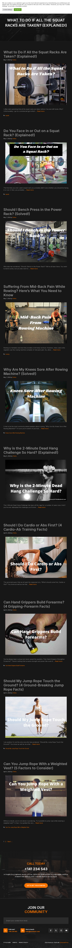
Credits (14, 942)
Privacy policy (23, 942)
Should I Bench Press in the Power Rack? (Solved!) (33, 211)
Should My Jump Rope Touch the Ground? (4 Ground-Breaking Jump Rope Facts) (34, 685)
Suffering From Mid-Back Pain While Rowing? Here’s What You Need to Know (34, 290)
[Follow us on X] (56, 930)
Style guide (7, 942)
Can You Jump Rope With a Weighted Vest (17, 827)
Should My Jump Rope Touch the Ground (17, 748)
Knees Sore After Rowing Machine (15, 433)
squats (7, 115)
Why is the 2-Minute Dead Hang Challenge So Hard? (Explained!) (31, 450)
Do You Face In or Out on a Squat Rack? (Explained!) (31, 133)
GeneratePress (64, 942)
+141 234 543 (36, 869)
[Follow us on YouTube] (66, 930)
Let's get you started (36, 885)
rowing (7, 354)
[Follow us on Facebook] (51, 930)
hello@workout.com (33, 931)
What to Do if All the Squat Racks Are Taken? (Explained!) (35, 54)
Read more (40, 111)
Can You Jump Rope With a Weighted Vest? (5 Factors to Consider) (35, 766)
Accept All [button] (17, 9)
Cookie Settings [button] (7, 9)
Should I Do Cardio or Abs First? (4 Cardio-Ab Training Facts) (33, 527)
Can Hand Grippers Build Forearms (15, 665)
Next (9, 841)
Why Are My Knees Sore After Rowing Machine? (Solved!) (36, 371)
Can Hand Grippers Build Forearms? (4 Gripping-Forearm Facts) (34, 604)
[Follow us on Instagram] (61, 930)
